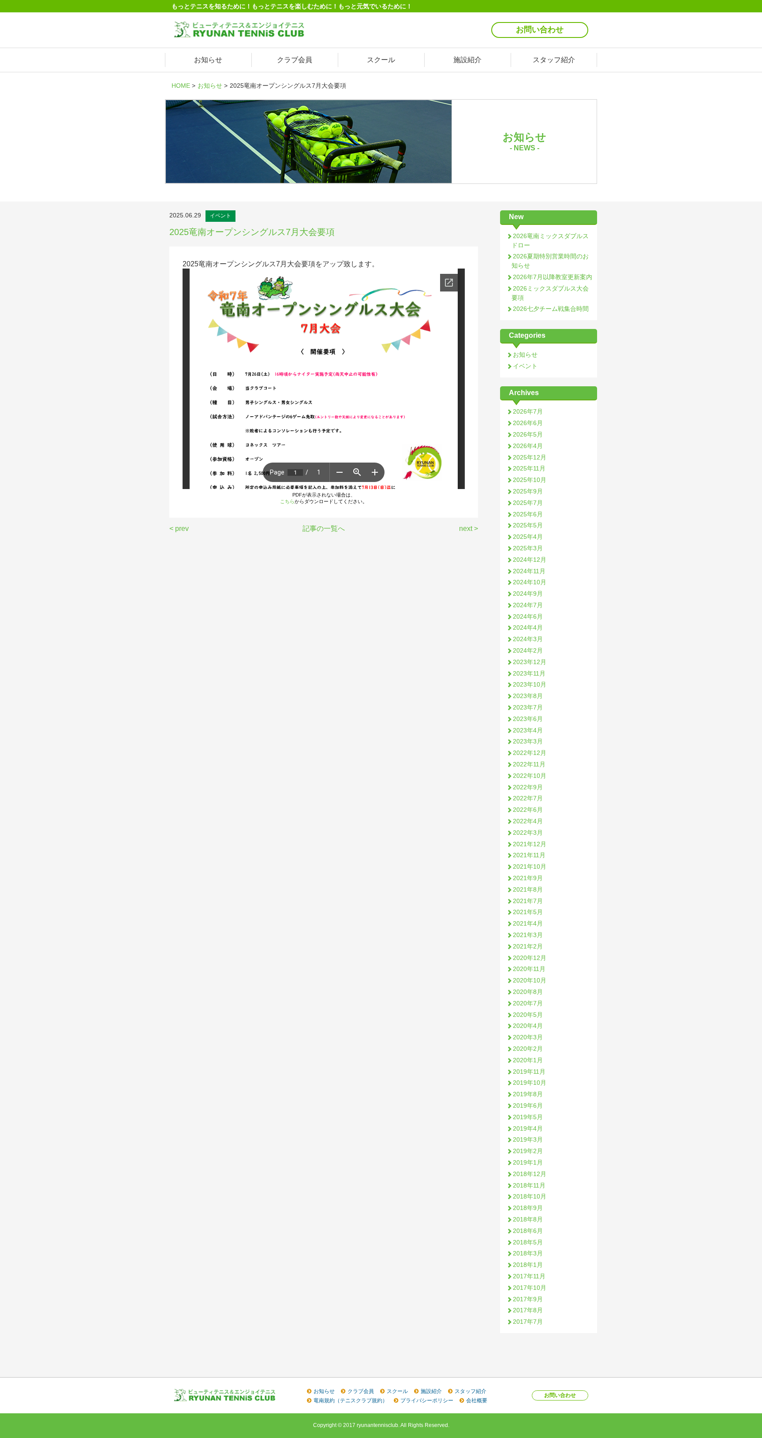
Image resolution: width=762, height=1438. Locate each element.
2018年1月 (528, 1264)
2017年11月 (529, 1276)
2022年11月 (529, 764)
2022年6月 (528, 809)
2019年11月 (529, 1071)
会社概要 (476, 1400)
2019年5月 (528, 1117)
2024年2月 (528, 650)
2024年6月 (528, 616)
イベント (525, 366)
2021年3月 (528, 934)
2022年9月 (528, 787)
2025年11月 (529, 468)
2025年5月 (528, 525)
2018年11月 (529, 1185)
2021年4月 (528, 923)
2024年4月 (528, 627)
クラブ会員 (294, 59)
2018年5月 (528, 1242)
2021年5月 (528, 911)
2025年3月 (528, 548)
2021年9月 (528, 877)
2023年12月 (529, 661)
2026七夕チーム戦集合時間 (551, 308)
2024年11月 (529, 571)
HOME (181, 85)
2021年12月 (529, 844)
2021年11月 (529, 855)
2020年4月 (528, 1025)
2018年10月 (529, 1196)
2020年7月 (528, 1003)
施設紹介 (467, 59)
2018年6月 (528, 1230)
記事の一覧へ (324, 528)
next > (468, 528)
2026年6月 (528, 422)
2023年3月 (528, 741)
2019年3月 (528, 1139)
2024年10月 (529, 582)
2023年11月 (529, 673)
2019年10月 (529, 1082)
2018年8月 (528, 1219)
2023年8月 (528, 695)
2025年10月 (529, 479)
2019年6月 (528, 1105)
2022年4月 (528, 821)
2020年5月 (528, 1014)
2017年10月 (529, 1287)
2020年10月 (529, 980)
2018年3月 (528, 1253)
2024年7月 (528, 605)
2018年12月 (529, 1173)
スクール (381, 59)
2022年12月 (529, 752)
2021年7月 (528, 900)
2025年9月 (528, 491)
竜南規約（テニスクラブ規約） (351, 1400)
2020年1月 (528, 1060)
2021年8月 (528, 889)
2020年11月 (529, 968)
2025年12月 (529, 457)
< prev (179, 528)
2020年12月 (529, 957)
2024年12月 (529, 559)
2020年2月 (528, 1048)
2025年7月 (528, 502)
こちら (287, 501)
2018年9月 (528, 1207)
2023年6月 (528, 718)
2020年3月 (528, 1037)
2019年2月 (528, 1150)
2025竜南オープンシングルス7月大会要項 (252, 232)
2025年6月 (528, 514)
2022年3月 (528, 832)
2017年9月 (528, 1299)
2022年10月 (529, 775)
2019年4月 (528, 1128)
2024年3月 (528, 638)
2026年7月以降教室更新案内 (552, 276)
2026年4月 (528, 445)
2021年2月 (528, 946)
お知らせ (208, 59)
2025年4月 (528, 536)
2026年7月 (528, 411)
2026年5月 (528, 434)
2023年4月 (528, 730)
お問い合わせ (540, 29)
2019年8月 (528, 1094)
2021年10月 (529, 866)
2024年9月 (528, 593)
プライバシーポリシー (426, 1400)
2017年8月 (528, 1310)
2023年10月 (529, 684)
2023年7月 (528, 707)
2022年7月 (528, 798)
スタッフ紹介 (554, 59)
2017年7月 (528, 1321)
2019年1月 (528, 1162)
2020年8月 (528, 991)
